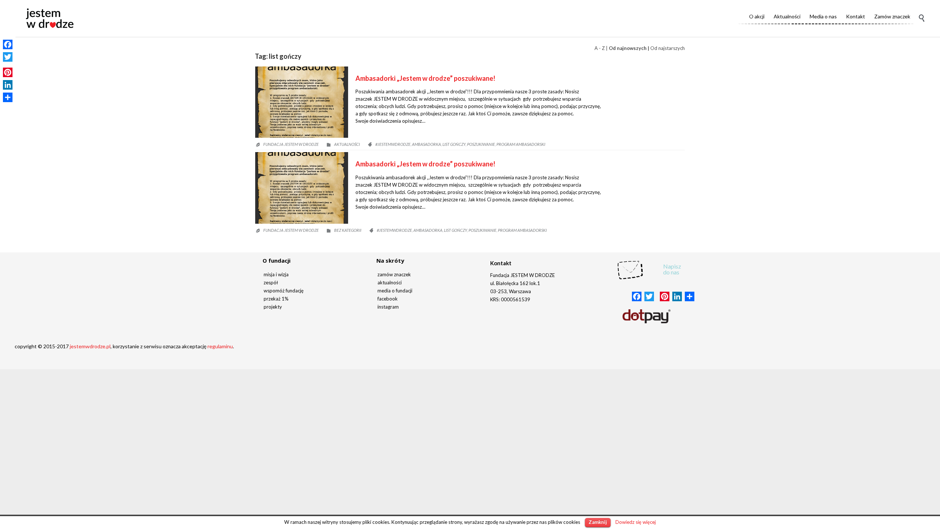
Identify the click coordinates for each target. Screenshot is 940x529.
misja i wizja (276, 274)
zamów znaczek (394, 274)
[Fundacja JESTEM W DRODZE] (49, 18)
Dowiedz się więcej (635, 522)
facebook (387, 299)
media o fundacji (394, 291)
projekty (273, 307)
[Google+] (7, 64)
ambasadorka (426, 144)
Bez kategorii (347, 230)
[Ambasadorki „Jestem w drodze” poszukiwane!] (301, 102)
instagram (388, 307)
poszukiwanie (481, 144)
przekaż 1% (276, 299)
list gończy (454, 144)
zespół (271, 282)
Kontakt (500, 263)
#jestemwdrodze (393, 144)
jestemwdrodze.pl (90, 346)
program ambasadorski (520, 144)
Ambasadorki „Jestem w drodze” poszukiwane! (425, 78)
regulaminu (220, 346)
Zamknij (598, 522)
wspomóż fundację (284, 291)
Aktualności (347, 144)
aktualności (389, 282)
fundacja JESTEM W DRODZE (291, 144)
